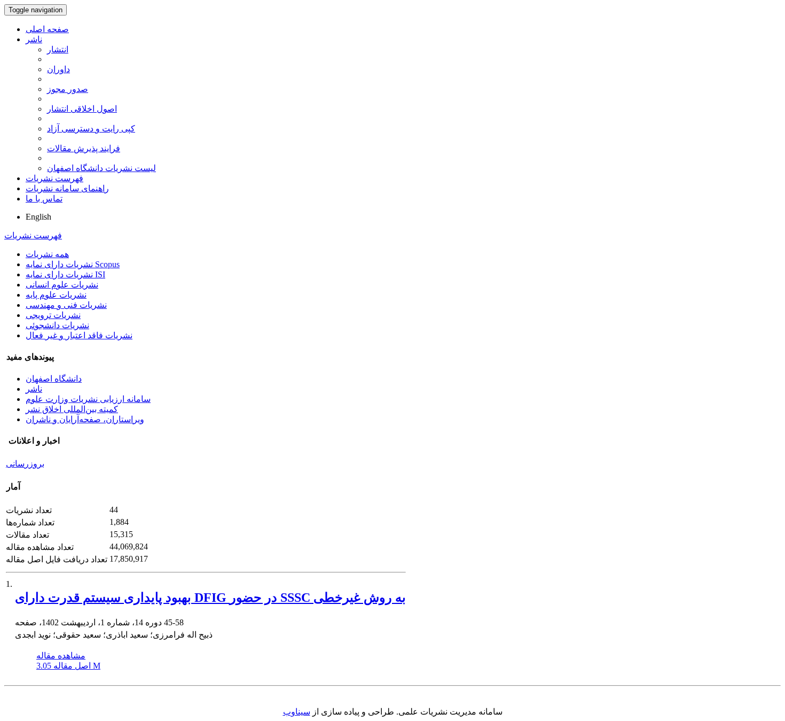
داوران (58, 69)
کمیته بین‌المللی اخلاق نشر (72, 409)
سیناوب (296, 711)
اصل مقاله (68, 665)
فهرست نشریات (54, 178)
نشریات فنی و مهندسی (66, 304)
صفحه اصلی (47, 29)
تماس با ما (44, 198)
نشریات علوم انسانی (62, 284)
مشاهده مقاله (60, 655)
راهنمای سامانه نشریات (67, 188)
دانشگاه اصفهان (54, 378)
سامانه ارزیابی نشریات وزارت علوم (88, 399)
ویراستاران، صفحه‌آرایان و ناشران (85, 419)
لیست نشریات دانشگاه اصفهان (101, 168)
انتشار (57, 49)
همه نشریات (47, 254)
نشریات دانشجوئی (57, 325)
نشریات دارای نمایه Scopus (73, 264)
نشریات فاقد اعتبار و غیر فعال (79, 335)
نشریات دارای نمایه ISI (65, 274)
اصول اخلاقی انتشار (82, 108)
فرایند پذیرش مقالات (83, 148)
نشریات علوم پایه (56, 294)
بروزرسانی (25, 463)
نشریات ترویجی (53, 315)
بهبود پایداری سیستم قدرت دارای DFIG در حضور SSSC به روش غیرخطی (210, 597)
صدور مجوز (67, 89)
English (38, 216)
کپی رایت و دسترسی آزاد (91, 128)
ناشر (34, 39)
